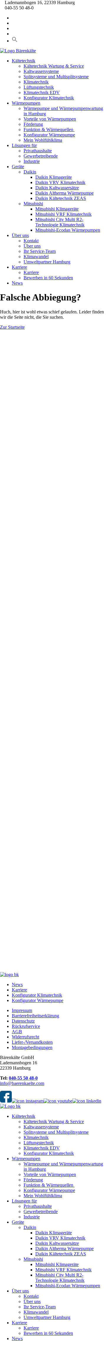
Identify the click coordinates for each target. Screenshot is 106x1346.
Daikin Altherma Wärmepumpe (64, 193)
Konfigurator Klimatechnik (49, 97)
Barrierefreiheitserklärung (35, 1015)
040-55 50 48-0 (23, 1078)
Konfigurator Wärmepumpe (49, 134)
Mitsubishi (33, 203)
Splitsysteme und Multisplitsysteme (56, 76)
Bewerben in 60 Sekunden (48, 277)
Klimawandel (36, 256)
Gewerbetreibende (41, 155)
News (17, 282)
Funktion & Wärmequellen (49, 129)
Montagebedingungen (32, 1047)
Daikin (30, 171)
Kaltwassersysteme (41, 71)
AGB (17, 1031)
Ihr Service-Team (40, 251)
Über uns (20, 235)
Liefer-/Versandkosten (32, 1042)
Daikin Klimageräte (53, 177)
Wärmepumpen (26, 103)
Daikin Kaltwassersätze (57, 187)
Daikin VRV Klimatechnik (60, 182)
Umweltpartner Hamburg (47, 261)
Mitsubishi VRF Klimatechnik (63, 214)
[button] (15, 40)
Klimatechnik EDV (42, 92)
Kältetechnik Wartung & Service (54, 66)
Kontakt (31, 240)
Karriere (19, 267)
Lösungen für (24, 145)
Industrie (32, 161)
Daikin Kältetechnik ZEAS (60, 198)
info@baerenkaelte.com (22, 1083)
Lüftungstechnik (39, 87)
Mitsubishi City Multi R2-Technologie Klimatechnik (60, 222)
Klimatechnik (36, 81)
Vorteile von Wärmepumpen (50, 118)
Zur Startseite (12, 327)
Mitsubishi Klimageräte (57, 208)
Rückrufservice (26, 1026)
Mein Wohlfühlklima (43, 140)
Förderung (33, 124)
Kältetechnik (23, 60)
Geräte (18, 166)
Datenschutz (23, 1020)
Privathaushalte (38, 150)
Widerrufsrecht (25, 1036)
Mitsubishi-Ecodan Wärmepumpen (67, 230)
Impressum (22, 1010)
